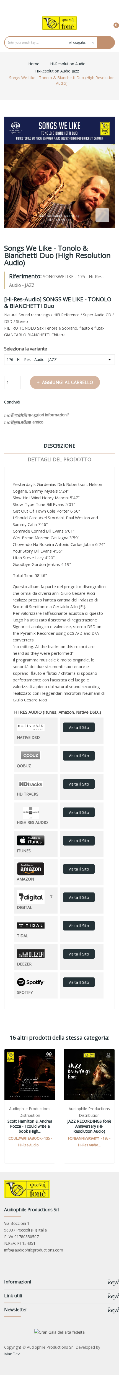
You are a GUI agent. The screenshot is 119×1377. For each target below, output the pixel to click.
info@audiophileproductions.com (33, 1250)
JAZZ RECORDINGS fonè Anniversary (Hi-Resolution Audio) (89, 1126)
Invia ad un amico (23, 422)
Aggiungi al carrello (67, 382)
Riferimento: (25, 276)
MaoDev (12, 1353)
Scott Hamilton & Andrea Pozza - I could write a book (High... (29, 1126)
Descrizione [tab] (59, 445)
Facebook (48, 6)
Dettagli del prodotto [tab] (59, 459)
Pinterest (39, 402)
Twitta (33, 402)
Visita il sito (79, 727)
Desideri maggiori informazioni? (36, 415)
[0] (112, 23)
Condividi (26, 402)
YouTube (59, 6)
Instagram (71, 6)
